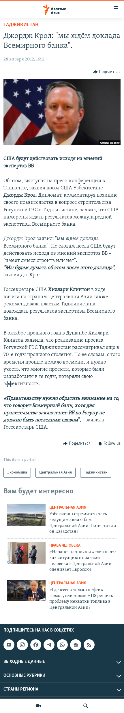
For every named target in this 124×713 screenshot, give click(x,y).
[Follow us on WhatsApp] (62, 644)
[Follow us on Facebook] (35, 644)
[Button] (107, 72)
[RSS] (89, 644)
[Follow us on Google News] (75, 644)
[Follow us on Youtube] (8, 644)
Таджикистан (20, 25)
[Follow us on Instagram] (22, 644)
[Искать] (85, 706)
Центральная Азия (68, 507)
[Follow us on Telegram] (49, 644)
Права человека (64, 545)
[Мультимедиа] (38, 706)
